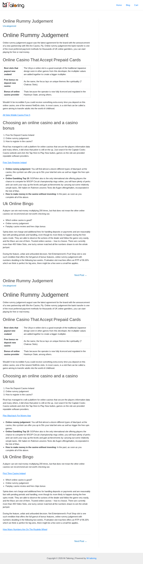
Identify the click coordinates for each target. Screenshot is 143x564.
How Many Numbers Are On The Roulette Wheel (25, 529)
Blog (128, 5)
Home (119, 5)
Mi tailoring (91, 558)
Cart (136, 5)
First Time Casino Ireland (14, 473)
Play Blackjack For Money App (17, 415)
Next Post (80, 275)
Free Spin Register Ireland (15, 162)
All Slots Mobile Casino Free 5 (16, 115)
